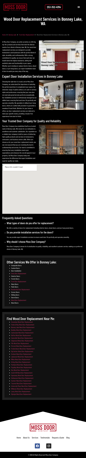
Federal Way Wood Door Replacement (22, 325)
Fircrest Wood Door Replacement (21, 346)
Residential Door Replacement (20, 289)
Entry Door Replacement (18, 273)
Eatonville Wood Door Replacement (22, 338)
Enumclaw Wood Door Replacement (22, 322)
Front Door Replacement (18, 281)
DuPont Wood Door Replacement (21, 335)
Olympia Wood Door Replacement (21, 394)
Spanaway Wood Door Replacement (22, 375)
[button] (79, 7)
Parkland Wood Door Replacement (21, 365)
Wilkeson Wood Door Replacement (21, 389)
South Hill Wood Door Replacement (21, 373)
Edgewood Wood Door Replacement (22, 341)
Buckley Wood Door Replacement (21, 330)
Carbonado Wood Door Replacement (22, 333)
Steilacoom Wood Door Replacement (22, 378)
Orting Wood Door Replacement (20, 362)
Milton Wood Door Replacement (20, 359)
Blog (68, 437)
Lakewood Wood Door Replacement (22, 357)
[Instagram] (48, 445)
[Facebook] (37, 445)
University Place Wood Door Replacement (23, 386)
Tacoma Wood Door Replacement (21, 383)
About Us (26, 437)
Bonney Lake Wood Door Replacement (22, 327)
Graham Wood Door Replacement (21, 354)
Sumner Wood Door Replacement (21, 381)
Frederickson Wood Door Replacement (23, 349)
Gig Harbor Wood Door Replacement (22, 351)
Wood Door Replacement (18, 300)
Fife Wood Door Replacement (20, 343)
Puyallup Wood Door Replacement (21, 367)
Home (19, 437)
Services (35, 437)
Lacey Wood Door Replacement (20, 391)
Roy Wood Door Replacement (20, 370)
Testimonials (45, 437)
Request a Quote (58, 437)
